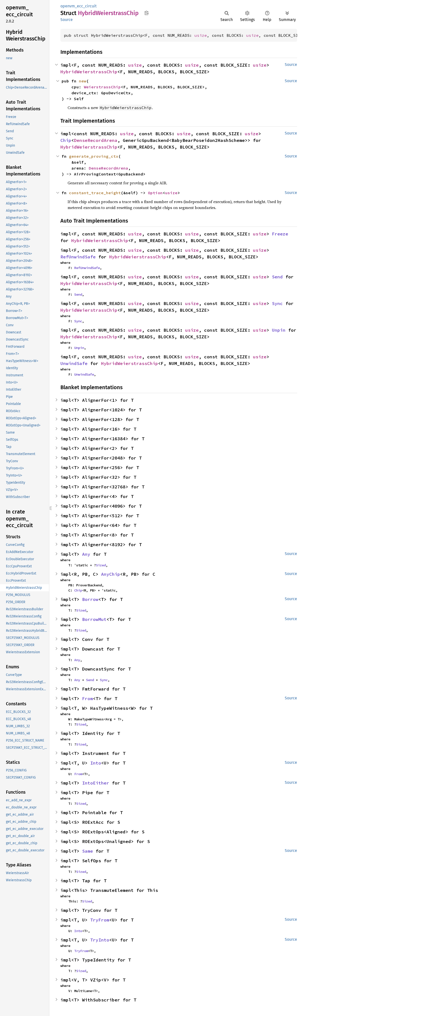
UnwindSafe (74, 363)
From (87, 698)
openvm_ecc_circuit (78, 6)
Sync (277, 303)
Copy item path (146, 13)
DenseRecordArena (95, 140)
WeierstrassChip (102, 86)
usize (201, 35)
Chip (65, 140)
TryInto (99, 940)
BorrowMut (94, 619)
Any (86, 554)
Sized (101, 565)
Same (87, 851)
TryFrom (99, 920)
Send (277, 277)
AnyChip (110, 574)
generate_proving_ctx (93, 156)
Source (66, 19)
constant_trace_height (95, 192)
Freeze (280, 234)
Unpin (278, 330)
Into (95, 763)
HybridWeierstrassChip (88, 72)
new (82, 80)
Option (155, 192)
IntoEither (95, 783)
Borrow (90, 599)
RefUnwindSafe (78, 257)
